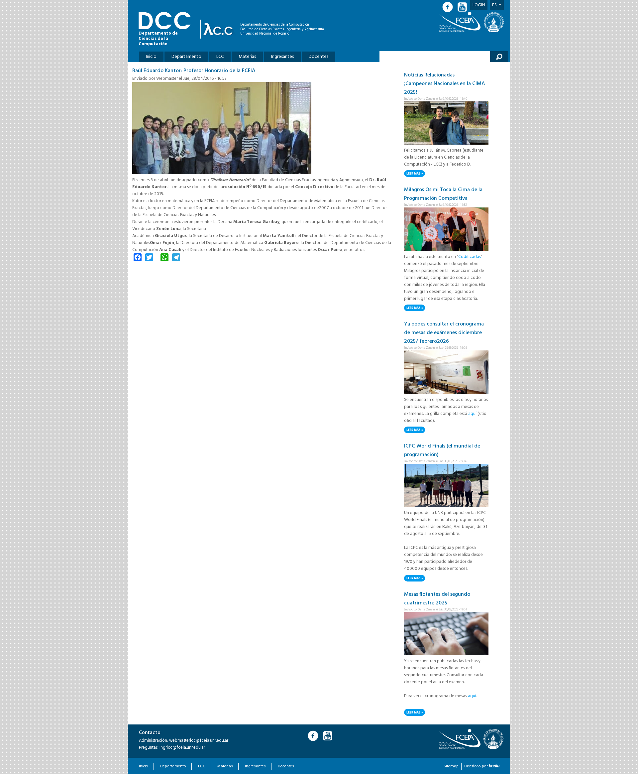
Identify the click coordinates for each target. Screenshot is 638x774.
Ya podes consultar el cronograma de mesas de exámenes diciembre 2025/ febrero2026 (444, 333)
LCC (220, 57)
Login (479, 5)
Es (494, 5)
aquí (472, 413)
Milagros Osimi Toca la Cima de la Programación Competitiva (443, 194)
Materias (247, 57)
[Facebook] (449, 7)
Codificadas (469, 256)
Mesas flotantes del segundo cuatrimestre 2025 (437, 598)
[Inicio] (219, 29)
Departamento (186, 57)
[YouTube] (463, 7)
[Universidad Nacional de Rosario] (494, 22)
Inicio (151, 57)
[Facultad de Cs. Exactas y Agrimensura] (461, 22)
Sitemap (451, 766)
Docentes (318, 57)
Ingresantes (282, 57)
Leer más (415, 174)
